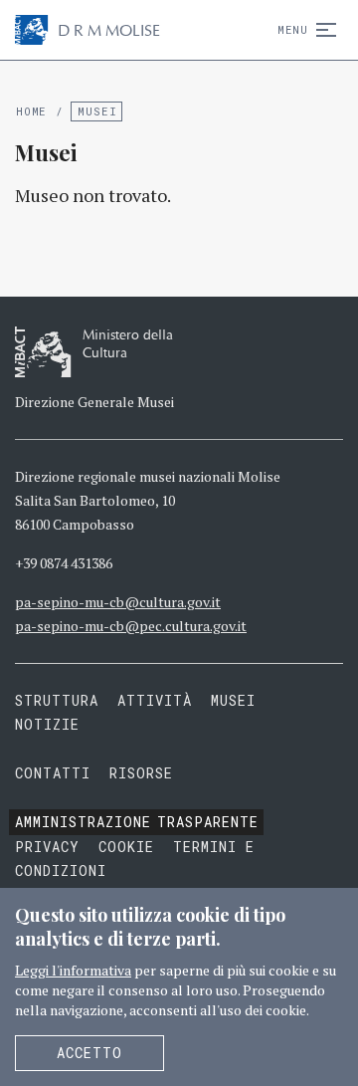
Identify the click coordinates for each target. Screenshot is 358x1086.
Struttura (56, 700)
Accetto (89, 1052)
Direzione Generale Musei (94, 401)
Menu (292, 29)
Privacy (47, 846)
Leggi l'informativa (73, 970)
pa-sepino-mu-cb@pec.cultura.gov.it (131, 625)
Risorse (141, 772)
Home (31, 111)
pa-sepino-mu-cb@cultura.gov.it (118, 601)
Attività (154, 700)
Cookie (126, 846)
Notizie (47, 724)
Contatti (52, 772)
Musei (97, 111)
